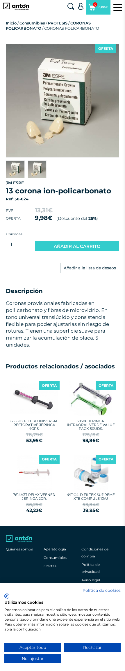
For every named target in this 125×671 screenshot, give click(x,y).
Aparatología (55, 549)
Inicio (11, 23)
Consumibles (32, 23)
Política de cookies (102, 590)
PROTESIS (57, 23)
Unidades (14, 234)
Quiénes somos (19, 549)
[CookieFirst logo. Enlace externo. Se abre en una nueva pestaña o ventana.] (6, 596)
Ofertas (50, 566)
